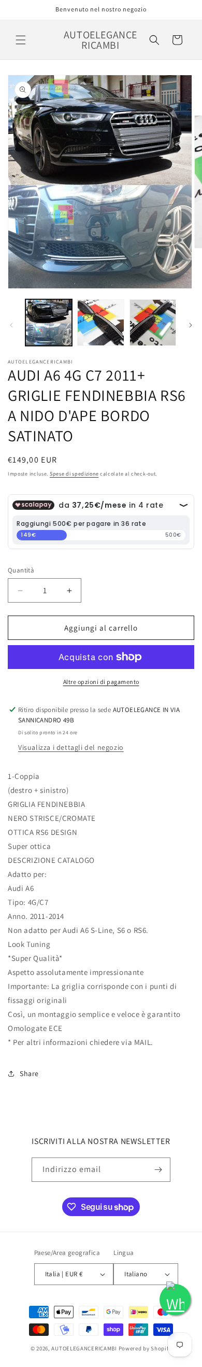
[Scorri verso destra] (190, 325)
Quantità (21, 570)
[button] (20, 40)
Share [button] (29, 1073)
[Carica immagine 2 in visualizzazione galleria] (100, 322)
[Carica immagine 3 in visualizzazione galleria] (152, 322)
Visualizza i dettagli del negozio (71, 747)
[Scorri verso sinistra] (11, 325)
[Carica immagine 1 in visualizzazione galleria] (48, 322)
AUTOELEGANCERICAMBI (84, 1348)
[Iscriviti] (158, 1169)
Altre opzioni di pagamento (101, 682)
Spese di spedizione (74, 473)
